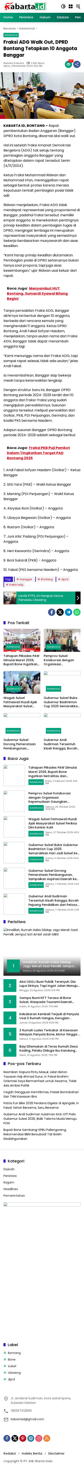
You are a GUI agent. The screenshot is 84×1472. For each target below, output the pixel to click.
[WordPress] (30, 1438)
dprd (64, 579)
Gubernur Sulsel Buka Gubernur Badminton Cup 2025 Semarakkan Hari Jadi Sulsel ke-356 (61, 702)
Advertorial (11, 35)
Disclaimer (56, 1453)
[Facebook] (51, 612)
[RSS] (46, 1438)
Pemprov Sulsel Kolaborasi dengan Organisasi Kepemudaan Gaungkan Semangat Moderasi (61, 660)
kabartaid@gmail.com (27, 1419)
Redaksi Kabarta (13, 63)
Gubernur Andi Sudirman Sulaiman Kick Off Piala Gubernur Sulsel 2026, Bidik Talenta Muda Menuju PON (40, 1118)
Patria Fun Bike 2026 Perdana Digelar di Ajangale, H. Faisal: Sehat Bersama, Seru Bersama (41, 1105)
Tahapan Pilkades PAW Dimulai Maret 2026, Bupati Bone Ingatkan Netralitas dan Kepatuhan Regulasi (21, 660)
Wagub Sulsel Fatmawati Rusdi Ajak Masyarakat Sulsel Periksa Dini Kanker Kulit (21, 702)
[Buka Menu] (70, 6)
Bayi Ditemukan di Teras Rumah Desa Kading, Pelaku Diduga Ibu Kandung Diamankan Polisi (48, 1049)
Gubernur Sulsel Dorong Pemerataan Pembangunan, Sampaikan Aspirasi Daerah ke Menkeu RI (19, 744)
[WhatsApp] (77, 612)
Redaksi (9, 1453)
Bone (12, 1359)
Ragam (8, 1182)
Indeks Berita (32, 1453)
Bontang (47, 579)
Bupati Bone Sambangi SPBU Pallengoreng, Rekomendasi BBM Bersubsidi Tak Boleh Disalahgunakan (35, 1134)
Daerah (8, 1169)
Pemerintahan (14, 1195)
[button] (63, 6)
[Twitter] (60, 612)
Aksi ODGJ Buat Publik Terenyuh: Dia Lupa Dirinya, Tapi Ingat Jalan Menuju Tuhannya (48, 984)
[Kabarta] (25, 6)
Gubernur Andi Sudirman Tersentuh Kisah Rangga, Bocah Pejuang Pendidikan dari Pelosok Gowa (60, 744)
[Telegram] (68, 612)
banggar (26, 579)
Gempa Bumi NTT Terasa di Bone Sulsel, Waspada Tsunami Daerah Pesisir (45, 1000)
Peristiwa (10, 1176)
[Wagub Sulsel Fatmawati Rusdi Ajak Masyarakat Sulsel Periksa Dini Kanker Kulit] (21, 682)
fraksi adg (16, 585)
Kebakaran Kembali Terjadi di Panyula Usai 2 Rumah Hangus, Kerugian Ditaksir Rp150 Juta (49, 1016)
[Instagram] (38, 1438)
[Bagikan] (77, 64)
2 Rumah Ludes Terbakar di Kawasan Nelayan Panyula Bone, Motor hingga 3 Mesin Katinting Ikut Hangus (49, 1032)
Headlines (10, 1189)
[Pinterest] (22, 1438)
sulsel (12, 1366)
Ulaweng (14, 1373)
